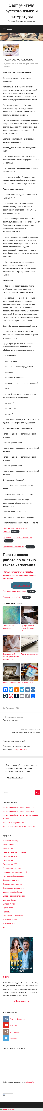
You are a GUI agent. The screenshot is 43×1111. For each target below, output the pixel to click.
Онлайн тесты (9, 904)
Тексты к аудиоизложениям (14, 591)
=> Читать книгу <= (21, 1001)
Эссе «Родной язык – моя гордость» (18, 807)
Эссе (5, 928)
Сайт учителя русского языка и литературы (21, 11)
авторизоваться (20, 749)
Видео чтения (8, 844)
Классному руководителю (13, 888)
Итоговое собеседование (13, 876)
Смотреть (8, 541)
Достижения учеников (12, 868)
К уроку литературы (11, 880)
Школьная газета (10, 920)
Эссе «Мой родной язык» (13, 822)
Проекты (6, 912)
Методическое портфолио (14, 896)
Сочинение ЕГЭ (27, 682)
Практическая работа (12, 597)
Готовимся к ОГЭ (12, 708)
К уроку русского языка (12, 884)
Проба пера (8, 908)
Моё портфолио (9, 900)
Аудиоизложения (21, 585)
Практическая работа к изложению (17, 537)
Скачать (15, 532)
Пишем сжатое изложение (8, 627)
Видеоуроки (8, 848)
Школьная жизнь (10, 924)
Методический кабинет (12, 892)
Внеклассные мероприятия (14, 852)
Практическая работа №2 (13, 547)
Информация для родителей (15, 872)
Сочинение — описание (13, 916)
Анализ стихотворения (11, 682)
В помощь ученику (10, 840)
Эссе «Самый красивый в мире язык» (19, 826)
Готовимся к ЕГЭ (10, 860)
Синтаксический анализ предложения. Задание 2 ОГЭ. (11, 656)
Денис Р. (30, 1082)
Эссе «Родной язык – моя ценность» (18, 811)
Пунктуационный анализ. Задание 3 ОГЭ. (28, 628)
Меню (9, 29)
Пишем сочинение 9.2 (29, 654)
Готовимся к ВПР (10, 856)
